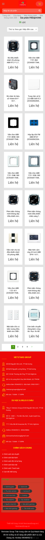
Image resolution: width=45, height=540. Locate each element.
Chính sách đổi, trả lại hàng (13, 461)
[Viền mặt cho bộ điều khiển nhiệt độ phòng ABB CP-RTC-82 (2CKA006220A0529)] (13, 238)
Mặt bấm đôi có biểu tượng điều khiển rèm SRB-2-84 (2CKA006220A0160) (13, 329)
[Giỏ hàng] (39, 3)
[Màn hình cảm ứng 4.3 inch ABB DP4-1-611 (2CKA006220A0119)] (34, 238)
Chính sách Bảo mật (10, 465)
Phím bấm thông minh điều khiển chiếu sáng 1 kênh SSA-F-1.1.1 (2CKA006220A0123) (34, 213)
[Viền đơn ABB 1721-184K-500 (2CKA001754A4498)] (13, 161)
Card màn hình (10, 495)
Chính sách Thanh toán (11, 468)
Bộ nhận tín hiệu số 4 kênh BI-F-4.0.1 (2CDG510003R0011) (13, 98)
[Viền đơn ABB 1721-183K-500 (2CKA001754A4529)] (34, 161)
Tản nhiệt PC (10, 500)
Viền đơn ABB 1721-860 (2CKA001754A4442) (34, 60)
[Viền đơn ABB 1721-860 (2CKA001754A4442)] (34, 46)
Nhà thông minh (30, 15)
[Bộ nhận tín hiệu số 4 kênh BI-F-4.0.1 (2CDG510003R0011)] (13, 84)
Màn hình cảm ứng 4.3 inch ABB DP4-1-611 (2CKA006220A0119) (34, 252)
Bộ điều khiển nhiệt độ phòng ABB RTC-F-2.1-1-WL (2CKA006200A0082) (13, 60)
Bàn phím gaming (28, 504)
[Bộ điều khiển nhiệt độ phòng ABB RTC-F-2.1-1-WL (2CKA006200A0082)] (13, 46)
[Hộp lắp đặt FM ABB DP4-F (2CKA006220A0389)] (34, 123)
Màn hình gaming (11, 508)
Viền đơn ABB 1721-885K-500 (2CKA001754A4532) (13, 136)
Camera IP (26, 491)
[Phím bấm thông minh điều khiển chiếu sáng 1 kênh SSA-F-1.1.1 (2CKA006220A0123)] (34, 199)
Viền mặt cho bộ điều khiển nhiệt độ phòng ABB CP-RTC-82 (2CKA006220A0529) (13, 252)
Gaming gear (10, 487)
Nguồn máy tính (11, 504)
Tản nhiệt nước (29, 508)
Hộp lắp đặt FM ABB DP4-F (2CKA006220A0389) (34, 136)
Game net (24, 487)
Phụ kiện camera (11, 491)
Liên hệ (13, 67)
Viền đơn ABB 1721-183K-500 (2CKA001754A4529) (34, 175)
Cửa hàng (17, 15)
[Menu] (3, 4)
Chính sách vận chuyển (11, 454)
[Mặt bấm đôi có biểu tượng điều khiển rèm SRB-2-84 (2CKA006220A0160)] (13, 315)
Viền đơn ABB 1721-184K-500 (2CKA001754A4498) (13, 175)
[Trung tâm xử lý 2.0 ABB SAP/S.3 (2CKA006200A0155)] (34, 84)
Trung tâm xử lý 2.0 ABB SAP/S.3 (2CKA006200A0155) (34, 98)
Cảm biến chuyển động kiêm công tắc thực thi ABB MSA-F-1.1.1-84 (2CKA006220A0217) (34, 329)
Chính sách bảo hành (11, 458)
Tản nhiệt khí (25, 500)
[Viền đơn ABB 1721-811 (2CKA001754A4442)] (13, 276)
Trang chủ (6, 15)
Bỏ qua (36, 538)
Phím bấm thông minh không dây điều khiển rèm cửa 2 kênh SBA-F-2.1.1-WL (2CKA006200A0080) (34, 290)
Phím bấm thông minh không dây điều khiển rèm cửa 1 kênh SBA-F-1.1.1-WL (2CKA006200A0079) (13, 213)
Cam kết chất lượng (10, 472)
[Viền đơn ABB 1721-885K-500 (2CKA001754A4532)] (13, 123)
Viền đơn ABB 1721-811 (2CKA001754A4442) (13, 290)
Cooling (24, 495)
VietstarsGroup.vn (30, 523)
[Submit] (40, 10)
